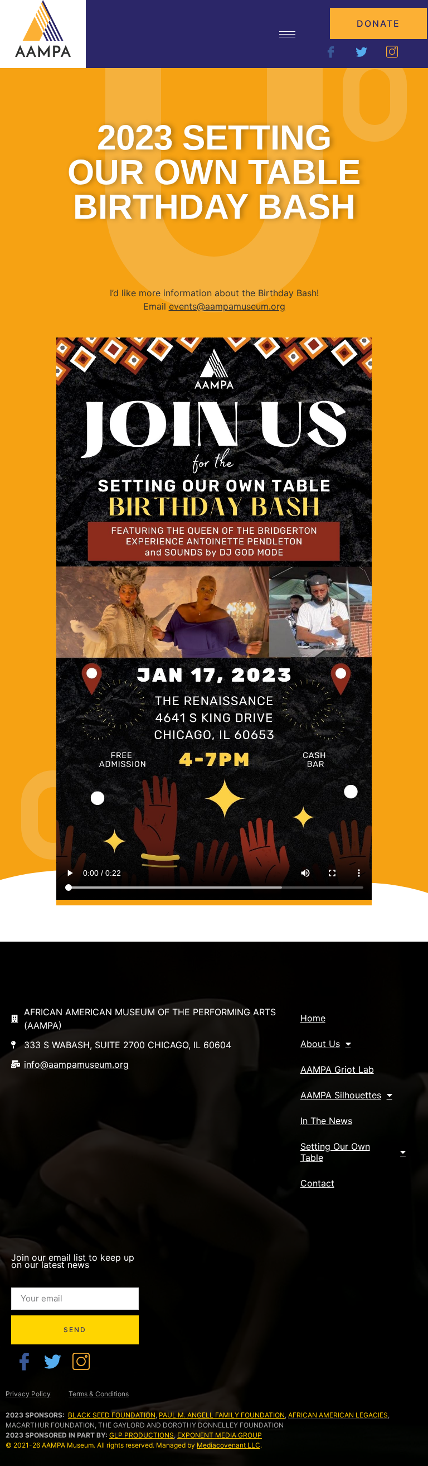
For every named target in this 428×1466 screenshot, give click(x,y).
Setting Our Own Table (335, 1152)
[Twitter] (362, 50)
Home (312, 1018)
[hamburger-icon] (287, 34)
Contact (317, 1183)
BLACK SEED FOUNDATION (111, 1415)
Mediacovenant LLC (228, 1445)
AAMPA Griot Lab (337, 1069)
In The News (326, 1120)
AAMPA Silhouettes (340, 1095)
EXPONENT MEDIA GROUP (219, 1435)
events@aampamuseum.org (227, 306)
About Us (320, 1043)
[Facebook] (331, 50)
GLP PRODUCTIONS (141, 1435)
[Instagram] (392, 50)
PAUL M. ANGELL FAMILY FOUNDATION (222, 1415)
